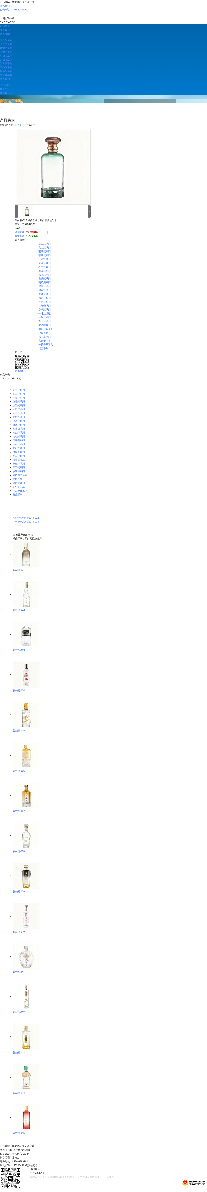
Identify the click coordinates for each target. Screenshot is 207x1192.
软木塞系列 (44, 336)
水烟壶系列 (44, 305)
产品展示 (5, 33)
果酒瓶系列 (6, 71)
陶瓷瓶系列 (44, 286)
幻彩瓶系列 (44, 290)
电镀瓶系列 (44, 278)
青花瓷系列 (44, 294)
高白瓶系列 (6, 44)
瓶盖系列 (5, 79)
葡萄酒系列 (44, 282)
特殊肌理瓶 (44, 313)
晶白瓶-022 (33, 517)
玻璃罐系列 (44, 325)
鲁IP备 (120, 1177)
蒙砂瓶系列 (6, 67)
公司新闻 (5, 85)
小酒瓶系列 (6, 55)
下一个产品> (19, 521)
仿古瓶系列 (44, 298)
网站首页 (5, 26)
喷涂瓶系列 (6, 48)
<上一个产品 (19, 517)
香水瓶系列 (44, 301)
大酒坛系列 (6, 59)
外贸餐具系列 (7, 75)
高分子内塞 (44, 340)
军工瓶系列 (44, 321)
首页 (20, 124)
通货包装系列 (45, 329)
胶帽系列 (43, 333)
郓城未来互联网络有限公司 (62, 1176)
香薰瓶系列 (44, 309)
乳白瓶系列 (6, 63)
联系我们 (5, 5)
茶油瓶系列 (6, 51)
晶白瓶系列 (6, 40)
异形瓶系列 (44, 317)
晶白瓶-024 (33, 521)
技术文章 (5, 89)
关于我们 (5, 30)
